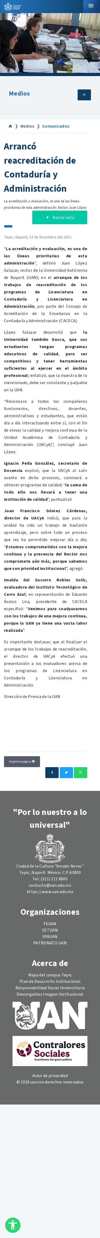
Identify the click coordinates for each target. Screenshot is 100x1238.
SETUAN (50, 930)
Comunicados (55, 126)
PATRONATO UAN (50, 943)
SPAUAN (50, 937)
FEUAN (50, 924)
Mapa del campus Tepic (50, 975)
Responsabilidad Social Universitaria (50, 988)
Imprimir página (20, 761)
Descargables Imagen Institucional (50, 994)
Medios (19, 93)
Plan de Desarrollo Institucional (50, 981)
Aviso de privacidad (50, 1076)
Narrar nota (63, 217)
